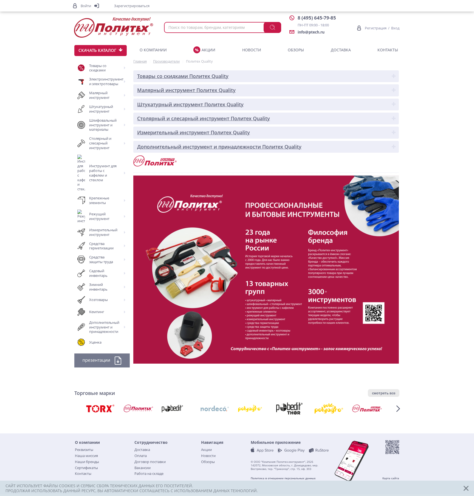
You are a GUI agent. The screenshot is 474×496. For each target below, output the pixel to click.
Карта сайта (390, 478)
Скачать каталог (97, 50)
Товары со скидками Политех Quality (182, 76)
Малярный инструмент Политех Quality (186, 90)
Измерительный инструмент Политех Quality (193, 132)
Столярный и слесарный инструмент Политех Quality (203, 118)
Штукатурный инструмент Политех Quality (190, 104)
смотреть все (383, 393)
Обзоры (296, 49)
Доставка (341, 49)
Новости (251, 49)
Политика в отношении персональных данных (283, 478)
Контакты (387, 49)
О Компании (153, 49)
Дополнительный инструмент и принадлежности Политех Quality (219, 146)
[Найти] (272, 27)
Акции (208, 49)
